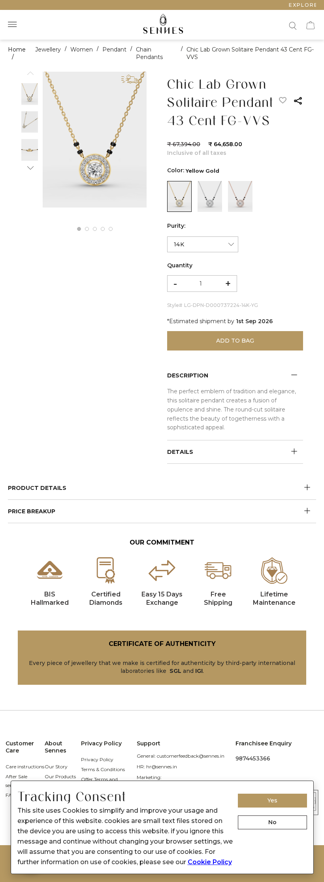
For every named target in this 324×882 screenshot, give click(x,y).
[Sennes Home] (162, 24)
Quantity (179, 265)
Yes (272, 800)
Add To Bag (235, 340)
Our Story (56, 767)
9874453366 (252, 758)
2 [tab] (87, 228)
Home (17, 49)
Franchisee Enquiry (263, 743)
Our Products (60, 776)
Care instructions (25, 767)
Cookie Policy (210, 862)
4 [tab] (103, 228)
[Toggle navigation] (13, 24)
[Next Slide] (29, 165)
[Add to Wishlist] (283, 102)
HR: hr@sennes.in (157, 767)
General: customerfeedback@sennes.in (180, 756)
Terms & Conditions (103, 769)
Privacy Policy (97, 759)
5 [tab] (111, 228)
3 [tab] (95, 228)
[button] (292, 24)
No (272, 822)
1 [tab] (79, 228)
